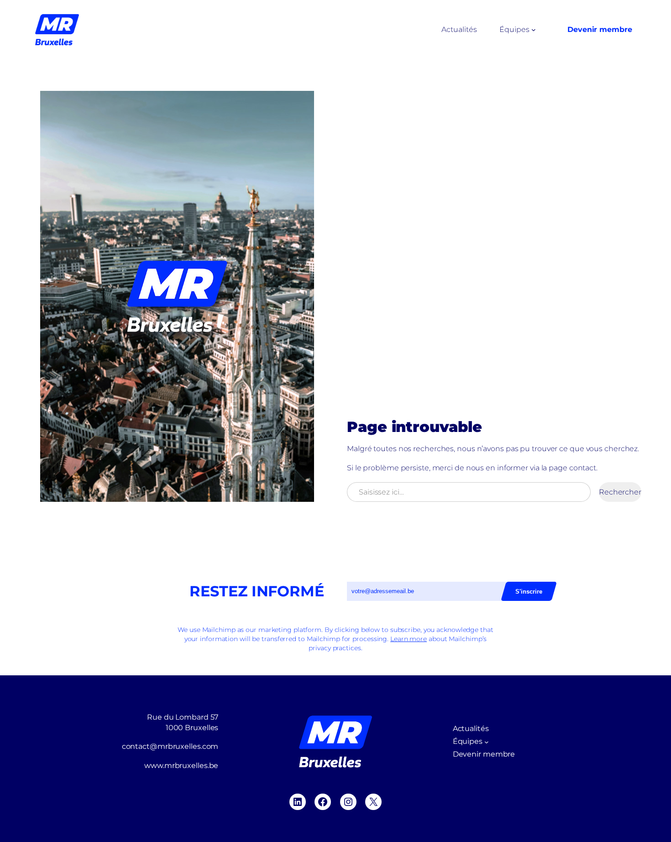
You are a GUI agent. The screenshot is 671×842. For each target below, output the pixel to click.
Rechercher (620, 492)
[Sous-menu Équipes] (533, 29)
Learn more (408, 639)
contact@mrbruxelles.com (170, 746)
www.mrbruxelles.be (181, 765)
